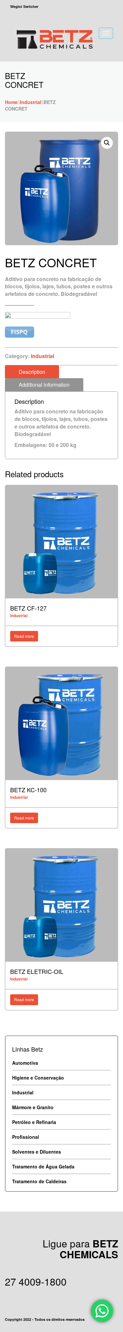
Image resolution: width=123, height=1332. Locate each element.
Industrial (30, 102)
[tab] (32, 371)
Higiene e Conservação (38, 1077)
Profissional (25, 1137)
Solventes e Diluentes (36, 1151)
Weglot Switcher (24, 6)
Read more (24, 636)
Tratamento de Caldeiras (39, 1181)
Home (11, 102)
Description (32, 372)
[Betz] (54, 36)
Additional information (44, 384)
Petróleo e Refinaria (34, 1122)
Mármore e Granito (32, 1107)
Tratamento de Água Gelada (43, 1166)
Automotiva (25, 1062)
